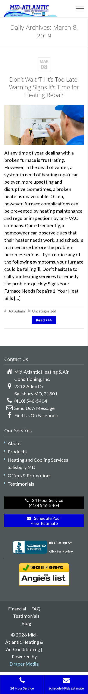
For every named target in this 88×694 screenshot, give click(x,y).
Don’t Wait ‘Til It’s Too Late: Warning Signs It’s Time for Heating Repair (44, 87)
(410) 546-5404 (30, 401)
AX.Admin (17, 311)
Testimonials (21, 484)
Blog (26, 623)
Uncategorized (44, 311)
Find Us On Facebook (36, 415)
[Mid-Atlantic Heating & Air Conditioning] (30, 10)
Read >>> (44, 320)
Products (17, 451)
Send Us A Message (34, 408)
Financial (17, 608)
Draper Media (24, 664)
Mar (44, 61)
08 (44, 67)
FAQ (35, 608)
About (14, 443)
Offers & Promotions (29, 475)
